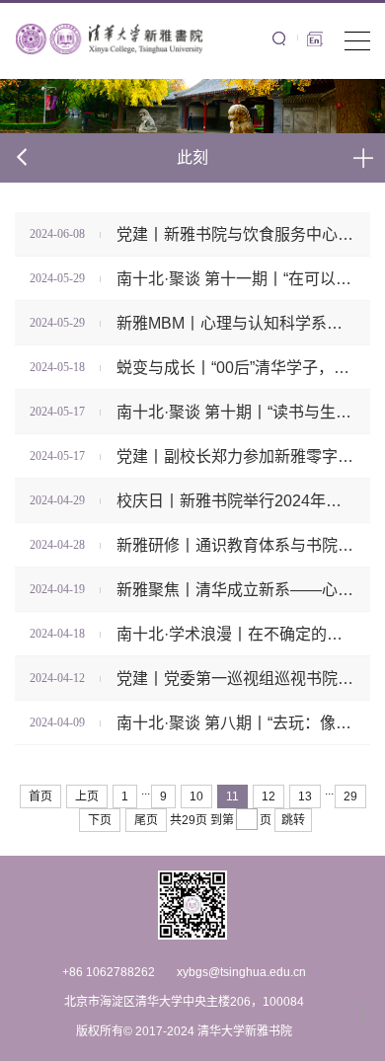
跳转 (293, 820)
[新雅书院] (111, 37)
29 (350, 796)
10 (196, 796)
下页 (100, 820)
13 (305, 796)
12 (268, 796)
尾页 (146, 820)
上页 (87, 796)
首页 (40, 796)
